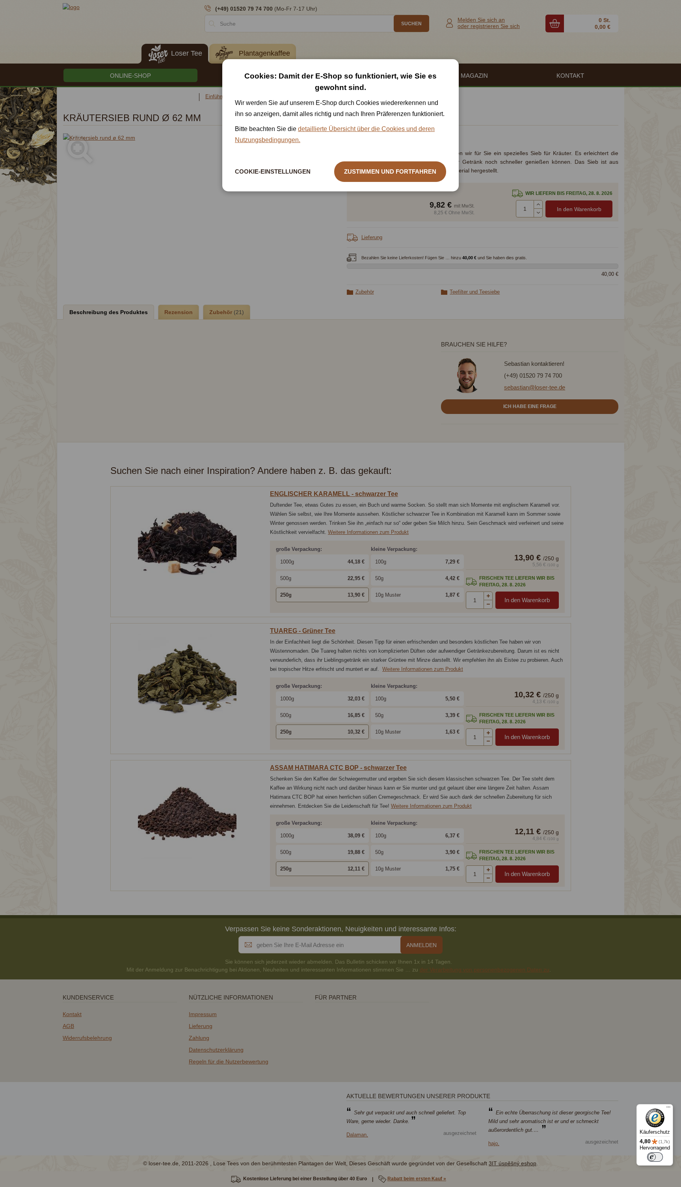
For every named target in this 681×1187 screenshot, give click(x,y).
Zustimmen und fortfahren (390, 171)
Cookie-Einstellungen (273, 171)
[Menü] (668, 1109)
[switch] (655, 1157)
